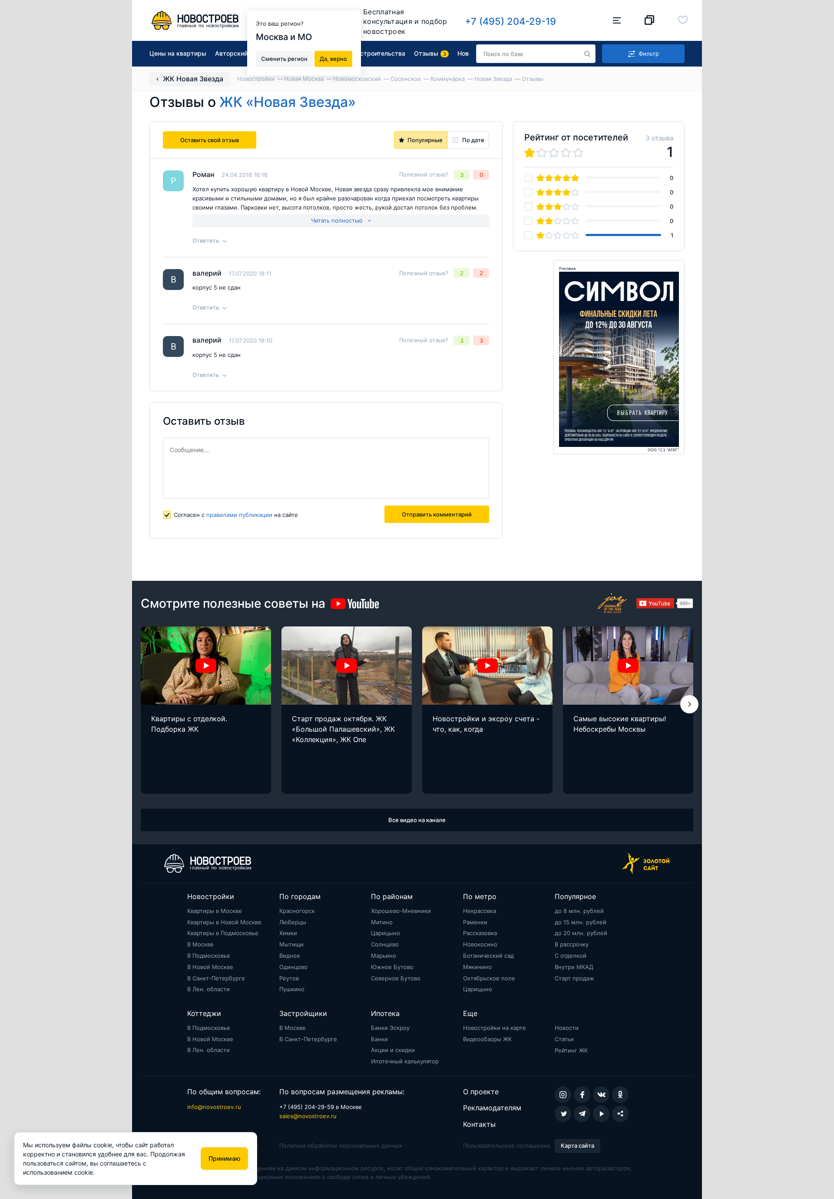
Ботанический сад (488, 955)
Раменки (475, 922)
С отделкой (570, 955)
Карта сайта (577, 1145)
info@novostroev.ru (214, 1106)
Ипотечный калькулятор (405, 1061)
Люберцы (292, 922)
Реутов (289, 978)
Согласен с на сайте (236, 514)
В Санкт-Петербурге (216, 978)
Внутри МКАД (574, 966)
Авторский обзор (241, 53)
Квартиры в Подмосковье (222, 932)
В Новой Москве (210, 966)
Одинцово (293, 966)
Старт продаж (574, 978)
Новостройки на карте (494, 1027)
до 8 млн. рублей (579, 910)
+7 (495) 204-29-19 (510, 21)
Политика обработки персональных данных (340, 1145)
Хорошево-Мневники (401, 910)
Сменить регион (284, 58)
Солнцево (385, 944)
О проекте (481, 1091)
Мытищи (291, 944)
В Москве (200, 944)
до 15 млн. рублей (580, 922)
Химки (288, 932)
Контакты (479, 1124)
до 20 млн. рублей (581, 932)
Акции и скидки (393, 1049)
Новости (567, 1027)
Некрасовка (479, 910)
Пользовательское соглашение (506, 1145)
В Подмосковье (208, 955)
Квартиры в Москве (214, 910)
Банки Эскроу (390, 1027)
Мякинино (477, 966)
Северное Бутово (395, 978)
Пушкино (291, 989)
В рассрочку (572, 944)
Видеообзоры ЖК (487, 1039)
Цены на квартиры (177, 53)
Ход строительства (376, 53)
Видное (289, 955)
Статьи (564, 1039)
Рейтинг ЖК (571, 1050)
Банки (379, 1039)
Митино (382, 922)
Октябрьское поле (489, 978)
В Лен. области (208, 989)
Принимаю (224, 1158)
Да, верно (333, 58)
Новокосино (480, 944)
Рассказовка (480, 932)
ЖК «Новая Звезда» (287, 101)
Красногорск (297, 910)
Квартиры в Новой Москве (224, 922)
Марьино (383, 955)
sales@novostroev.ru (308, 1115)
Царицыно (385, 932)
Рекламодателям (492, 1107)
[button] (689, 704)
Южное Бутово (392, 966)
